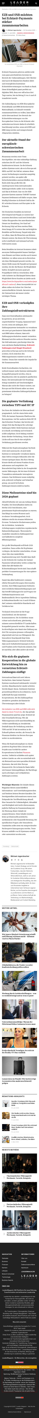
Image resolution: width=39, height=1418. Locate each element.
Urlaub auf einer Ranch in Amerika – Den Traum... (20, 1387)
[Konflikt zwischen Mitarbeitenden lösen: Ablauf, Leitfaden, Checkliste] (6, 1139)
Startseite (5, 9)
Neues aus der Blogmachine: (19, 1367)
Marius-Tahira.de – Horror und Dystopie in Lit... (19, 1378)
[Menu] (3, 3)
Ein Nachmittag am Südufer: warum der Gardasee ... (19, 1382)
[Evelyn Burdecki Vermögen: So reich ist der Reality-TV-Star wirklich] (19, 1038)
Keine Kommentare (9, 35)
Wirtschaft (14, 846)
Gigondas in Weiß (19, 1372)
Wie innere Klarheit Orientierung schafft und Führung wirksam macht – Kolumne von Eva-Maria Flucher (19, 936)
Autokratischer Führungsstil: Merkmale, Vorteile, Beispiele (19, 1234)
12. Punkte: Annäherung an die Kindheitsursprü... (19, 1380)
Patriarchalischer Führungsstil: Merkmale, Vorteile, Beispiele (20, 1205)
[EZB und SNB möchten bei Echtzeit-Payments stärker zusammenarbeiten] (19, 50)
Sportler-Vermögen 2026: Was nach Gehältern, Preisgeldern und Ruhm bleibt (23, 1103)
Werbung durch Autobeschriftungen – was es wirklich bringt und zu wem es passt (19, 994)
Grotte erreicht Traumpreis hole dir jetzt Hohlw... (19, 1391)
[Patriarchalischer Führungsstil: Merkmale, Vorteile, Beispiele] (19, 1192)
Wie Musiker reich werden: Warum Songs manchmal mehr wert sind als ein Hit (23, 1115)
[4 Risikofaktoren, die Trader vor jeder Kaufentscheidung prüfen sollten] (19, 952)
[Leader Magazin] (19, 3)
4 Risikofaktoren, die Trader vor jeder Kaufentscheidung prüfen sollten (17, 966)
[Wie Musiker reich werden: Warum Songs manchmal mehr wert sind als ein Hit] (6, 1115)
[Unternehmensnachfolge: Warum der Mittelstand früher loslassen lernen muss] (19, 1009)
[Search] (36, 3)
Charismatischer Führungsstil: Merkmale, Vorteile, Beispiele (19, 1177)
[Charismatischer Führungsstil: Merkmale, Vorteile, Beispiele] (19, 1163)
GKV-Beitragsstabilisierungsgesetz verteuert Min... (19, 1384)
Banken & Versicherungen (25, 33)
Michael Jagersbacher (14, 30)
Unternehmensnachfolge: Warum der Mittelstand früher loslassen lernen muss (19, 1023)
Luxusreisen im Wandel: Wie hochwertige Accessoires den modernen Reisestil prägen (19, 1081)
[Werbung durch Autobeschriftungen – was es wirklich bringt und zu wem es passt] (19, 981)
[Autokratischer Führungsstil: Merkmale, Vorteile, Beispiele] (19, 1220)
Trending (6, 846)
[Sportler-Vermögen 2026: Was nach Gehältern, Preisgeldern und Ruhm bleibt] (6, 1103)
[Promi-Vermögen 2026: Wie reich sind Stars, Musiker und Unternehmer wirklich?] (6, 1127)
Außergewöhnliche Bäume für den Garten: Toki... (19, 1370)
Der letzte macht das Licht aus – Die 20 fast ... (19, 1389)
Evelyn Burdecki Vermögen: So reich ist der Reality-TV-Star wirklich (18, 1051)
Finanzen (26, 752)
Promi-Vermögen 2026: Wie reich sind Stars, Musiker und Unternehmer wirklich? (24, 1127)
